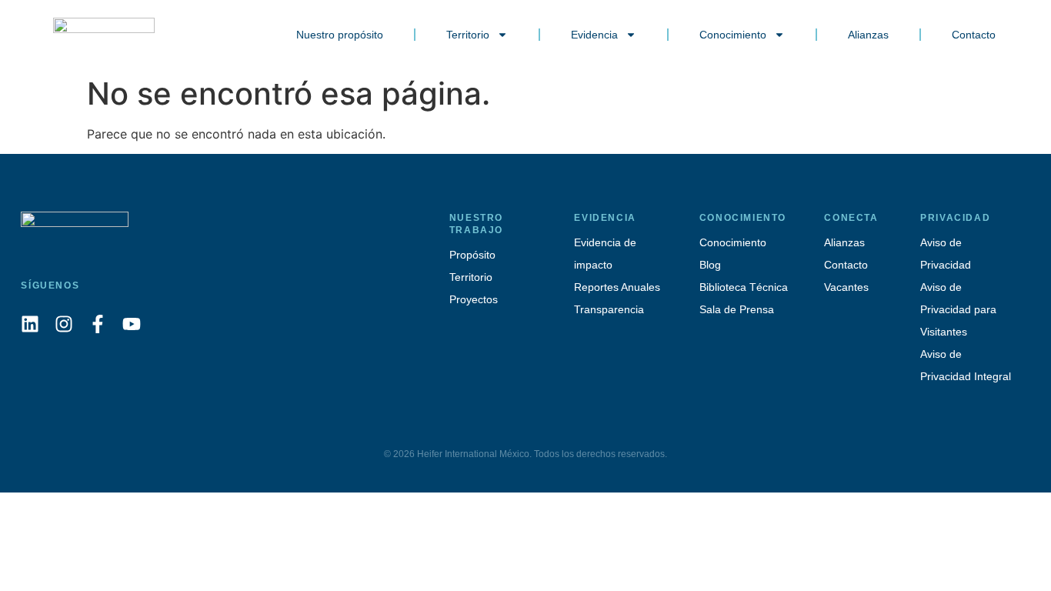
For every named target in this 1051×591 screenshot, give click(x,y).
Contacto (974, 34)
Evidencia (594, 34)
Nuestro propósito (339, 34)
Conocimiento (732, 34)
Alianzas (868, 34)
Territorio (467, 34)
